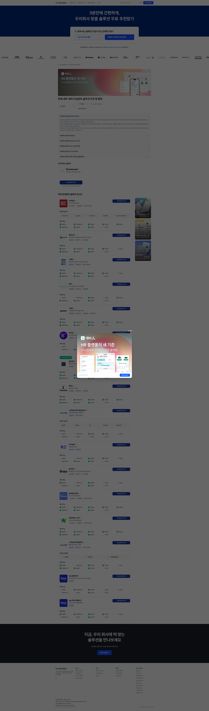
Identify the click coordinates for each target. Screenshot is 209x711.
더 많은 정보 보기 (125, 375)
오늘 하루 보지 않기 (83, 375)
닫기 (131, 330)
